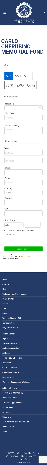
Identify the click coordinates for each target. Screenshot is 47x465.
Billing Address (11, 140)
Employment (7, 407)
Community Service (10, 372)
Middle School (8, 334)
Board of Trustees (10, 299)
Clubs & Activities (9, 367)
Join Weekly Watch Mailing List (15, 422)
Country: (8, 188)
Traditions (6, 363)
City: (6, 208)
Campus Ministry (9, 377)
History (5, 289)
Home (4, 279)
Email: (7, 167)
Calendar (6, 284)
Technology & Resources (12, 358)
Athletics (6, 353)
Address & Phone (9, 388)
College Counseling (10, 348)
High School (7, 338)
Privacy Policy (23, 462)
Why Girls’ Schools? (10, 328)
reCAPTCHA (8, 256)
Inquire (5, 304)
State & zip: (9, 220)
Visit (4, 308)
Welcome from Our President (14, 294)
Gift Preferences (11, 96)
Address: (8, 197)
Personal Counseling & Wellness (16, 382)
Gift (6, 65)
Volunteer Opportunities (12, 402)
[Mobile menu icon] (4, 12)
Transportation (8, 323)
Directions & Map (9, 398)
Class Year (9, 113)
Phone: (7, 177)
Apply (4, 313)
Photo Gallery (8, 426)
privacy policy (26, 256)
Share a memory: (12, 125)
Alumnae (6, 412)
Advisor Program (9, 343)
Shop (4, 431)
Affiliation (9, 103)
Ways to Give (7, 417)
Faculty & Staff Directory (12, 393)
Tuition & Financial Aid (11, 318)
